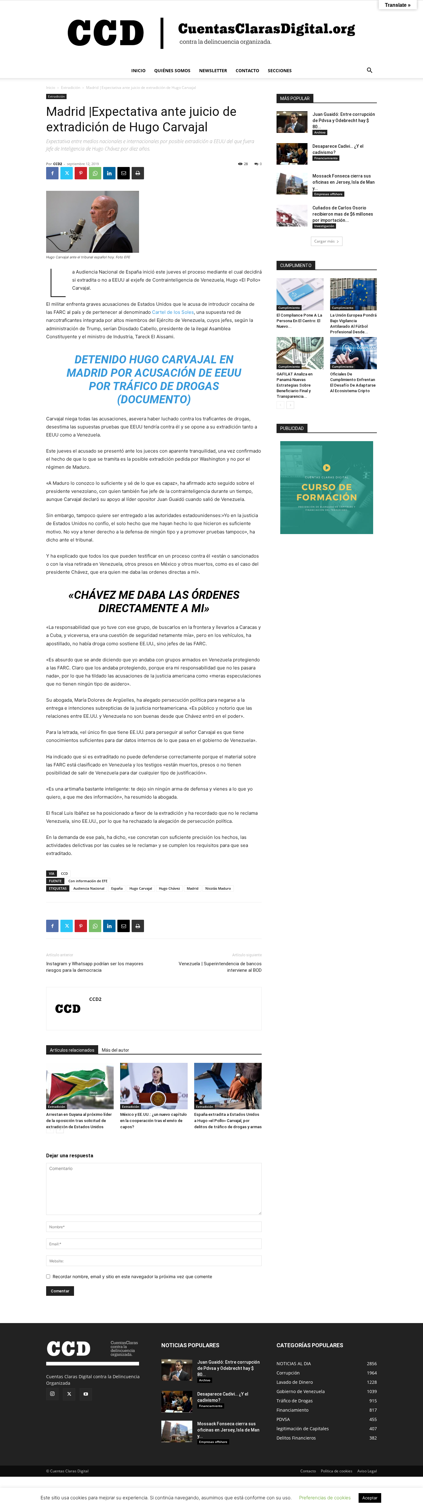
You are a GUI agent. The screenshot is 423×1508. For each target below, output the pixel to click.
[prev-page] (50, 1129)
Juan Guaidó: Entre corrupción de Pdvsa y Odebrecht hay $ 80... (343, 120)
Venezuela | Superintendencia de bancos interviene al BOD (220, 967)
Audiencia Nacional (88, 888)
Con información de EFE (87, 881)
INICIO (138, 70)
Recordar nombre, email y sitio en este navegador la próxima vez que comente (132, 1276)
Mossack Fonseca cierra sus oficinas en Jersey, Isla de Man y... (343, 182)
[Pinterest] (81, 173)
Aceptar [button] (369, 1497)
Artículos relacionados (72, 1050)
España (117, 888)
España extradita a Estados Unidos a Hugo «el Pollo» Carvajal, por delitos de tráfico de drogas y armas (228, 1120)
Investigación (324, 226)
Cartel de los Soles (173, 312)
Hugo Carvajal (140, 888)
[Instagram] (52, 1394)
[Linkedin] (109, 173)
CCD (64, 873)
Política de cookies (336, 1471)
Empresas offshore (328, 194)
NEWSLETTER (213, 70)
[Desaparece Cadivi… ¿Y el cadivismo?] (292, 154)
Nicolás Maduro (218, 888)
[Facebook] (52, 173)
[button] (369, 71)
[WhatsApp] (95, 173)
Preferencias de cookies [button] (325, 1498)
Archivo (319, 132)
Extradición (70, 87)
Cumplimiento (289, 307)
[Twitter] (66, 173)
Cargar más (324, 241)
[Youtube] (86, 1394)
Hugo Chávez (169, 888)
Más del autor (115, 1050)
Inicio (50, 87)
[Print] (138, 173)
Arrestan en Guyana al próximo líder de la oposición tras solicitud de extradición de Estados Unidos (79, 1120)
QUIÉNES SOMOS (172, 70)
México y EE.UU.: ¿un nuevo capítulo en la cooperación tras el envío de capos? (153, 1120)
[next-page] (60, 1129)
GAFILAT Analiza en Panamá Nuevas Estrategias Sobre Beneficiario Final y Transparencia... (294, 385)
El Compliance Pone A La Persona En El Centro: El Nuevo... (299, 321)
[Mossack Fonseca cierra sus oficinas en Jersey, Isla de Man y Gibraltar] (292, 184)
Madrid (192, 888)
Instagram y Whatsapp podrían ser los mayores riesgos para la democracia (94, 967)
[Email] (123, 173)
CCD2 (57, 163)
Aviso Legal (367, 1471)
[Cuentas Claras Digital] (211, 32)
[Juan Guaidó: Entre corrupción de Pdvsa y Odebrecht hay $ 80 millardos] (292, 122)
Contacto (308, 1471)
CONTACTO (247, 70)
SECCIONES (280, 70)
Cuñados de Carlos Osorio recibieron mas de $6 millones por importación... (342, 214)
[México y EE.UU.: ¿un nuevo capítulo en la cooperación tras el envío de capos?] (154, 1086)
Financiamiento (326, 158)
